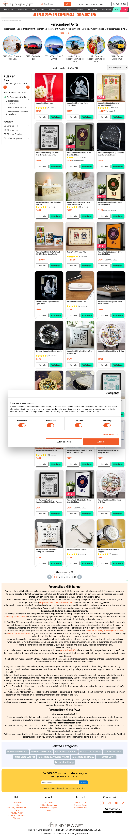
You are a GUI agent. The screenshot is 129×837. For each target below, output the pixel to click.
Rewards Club (80, 807)
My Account (84, 4)
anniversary (21, 616)
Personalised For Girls (90, 751)
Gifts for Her (12, 130)
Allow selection (64, 442)
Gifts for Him (12, 126)
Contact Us (17, 802)
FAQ (17, 810)
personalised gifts (68, 650)
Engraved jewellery (94, 630)
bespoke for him (46, 602)
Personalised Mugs (64, 762)
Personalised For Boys (65, 751)
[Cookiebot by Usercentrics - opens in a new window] (108, 394)
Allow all (101, 442)
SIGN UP (83, 782)
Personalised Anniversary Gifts (53, 756)
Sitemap (16, 818)
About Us (48, 802)
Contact (94, 4)
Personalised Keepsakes (13, 102)
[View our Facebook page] (102, 803)
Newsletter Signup (48, 807)
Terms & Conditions (16, 815)
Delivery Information (16, 807)
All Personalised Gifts (16, 97)
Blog (48, 810)
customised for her (64, 602)
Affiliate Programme (48, 805)
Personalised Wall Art (17, 107)
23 (75, 577)
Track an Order (80, 805)
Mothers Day (106, 756)
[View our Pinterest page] (116, 803)
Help (102, 4)
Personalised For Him (17, 751)
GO (68, 4)
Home (4, 21)
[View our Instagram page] (109, 803)
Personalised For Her (41, 751)
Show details (108, 434)
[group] (12, 48)
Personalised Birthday (83, 756)
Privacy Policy (16, 813)
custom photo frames (113, 630)
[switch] (50, 425)
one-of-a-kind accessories (19, 633)
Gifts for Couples (14, 134)
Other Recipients (14, 138)
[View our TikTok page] (123, 803)
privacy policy (60, 788)
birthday (10, 616)
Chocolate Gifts (113, 751)
